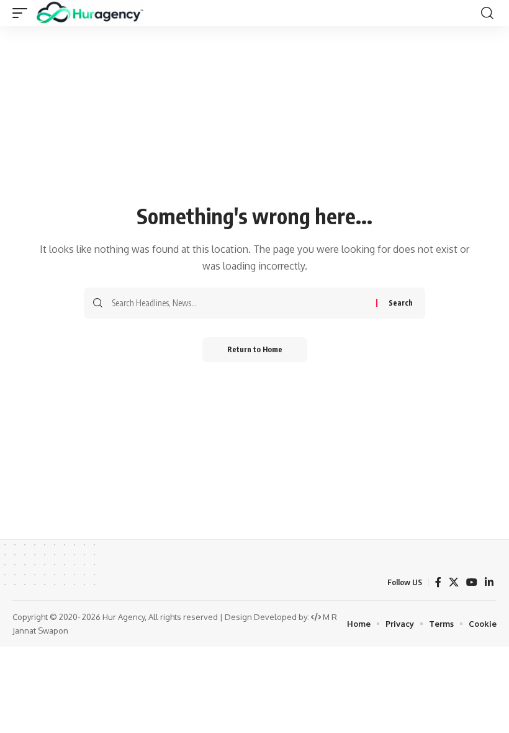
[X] (454, 582)
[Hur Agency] (89, 13)
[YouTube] (471, 582)
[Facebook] (438, 582)
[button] (23, 13)
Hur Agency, (125, 617)
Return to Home (254, 349)
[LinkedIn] (489, 582)
